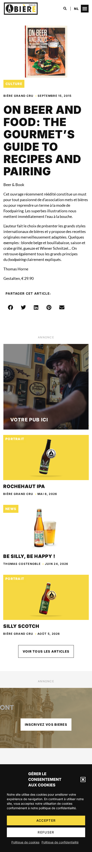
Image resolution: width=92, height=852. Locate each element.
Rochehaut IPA (24, 486)
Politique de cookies (25, 842)
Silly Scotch (21, 626)
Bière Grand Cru (18, 95)
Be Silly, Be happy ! (29, 556)
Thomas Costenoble (22, 563)
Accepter (46, 820)
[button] (83, 779)
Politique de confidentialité (60, 842)
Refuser (46, 832)
